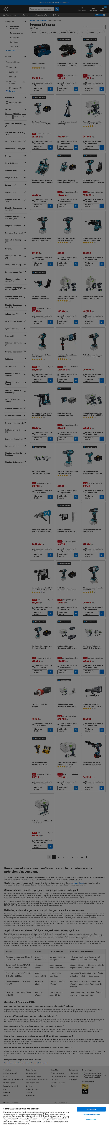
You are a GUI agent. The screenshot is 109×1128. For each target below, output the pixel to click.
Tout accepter (91, 1109)
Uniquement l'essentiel (91, 1114)
